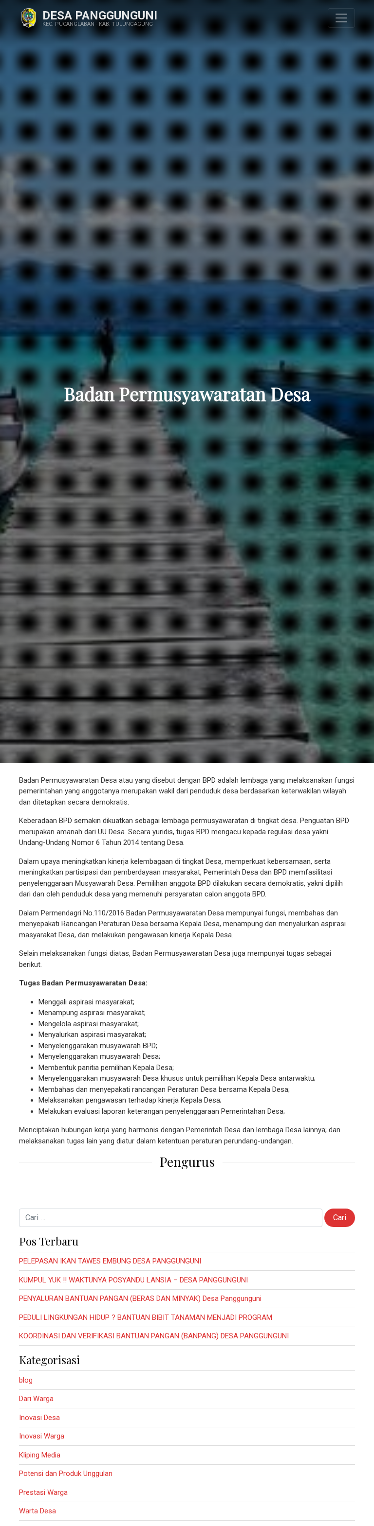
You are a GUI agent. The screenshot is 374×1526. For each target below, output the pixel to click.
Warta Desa (37, 1511)
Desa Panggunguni (99, 15)
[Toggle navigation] (341, 18)
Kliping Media (39, 1455)
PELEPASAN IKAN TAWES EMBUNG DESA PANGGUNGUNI (110, 1261)
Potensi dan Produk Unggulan (65, 1473)
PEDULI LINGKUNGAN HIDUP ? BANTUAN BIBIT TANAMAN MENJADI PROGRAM (145, 1317)
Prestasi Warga (43, 1492)
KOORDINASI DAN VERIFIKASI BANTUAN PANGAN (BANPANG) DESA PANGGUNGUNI (154, 1336)
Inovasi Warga (41, 1436)
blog (26, 1380)
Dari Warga (36, 1398)
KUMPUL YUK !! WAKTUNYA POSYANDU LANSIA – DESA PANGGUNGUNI (133, 1280)
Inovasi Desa (39, 1417)
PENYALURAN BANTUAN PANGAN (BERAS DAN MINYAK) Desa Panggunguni (140, 1298)
